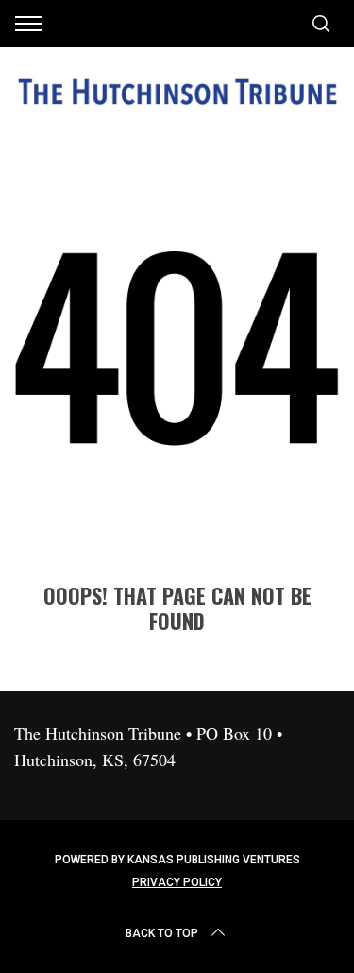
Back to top (162, 933)
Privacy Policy (177, 882)
